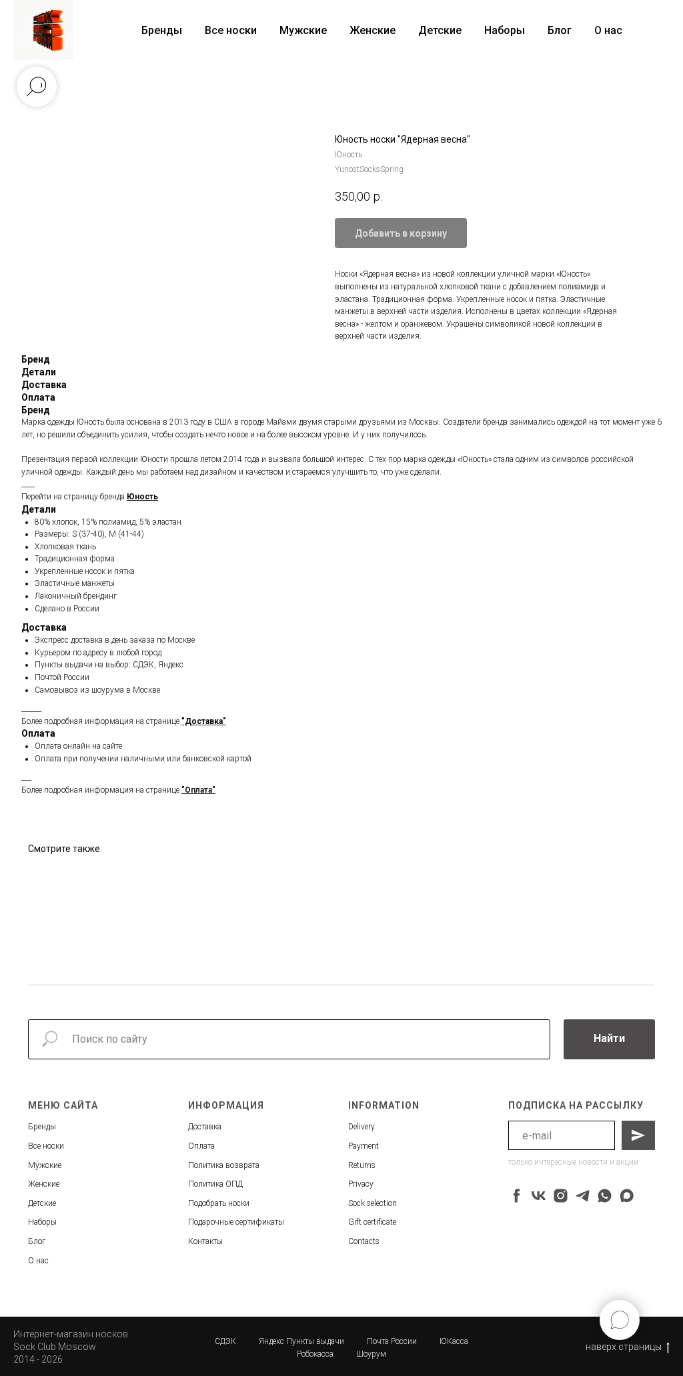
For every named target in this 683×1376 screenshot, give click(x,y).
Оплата (201, 1146)
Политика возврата (223, 1165)
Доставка (204, 1126)
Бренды (42, 1126)
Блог (560, 30)
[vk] (538, 1195)
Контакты (205, 1241)
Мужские (303, 30)
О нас (608, 30)
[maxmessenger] (626, 1195)
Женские (373, 30)
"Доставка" (203, 721)
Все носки (231, 30)
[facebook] (516, 1195)
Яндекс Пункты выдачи (301, 1341)
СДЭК (225, 1341)
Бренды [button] (161, 30)
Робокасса (315, 1354)
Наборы (504, 30)
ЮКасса (454, 1341)
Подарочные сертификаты (236, 1222)
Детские (440, 30)
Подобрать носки (218, 1203)
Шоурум (371, 1354)
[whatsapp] (604, 1195)
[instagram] (560, 1195)
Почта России (392, 1341)
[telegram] (582, 1195)
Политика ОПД (215, 1184)
